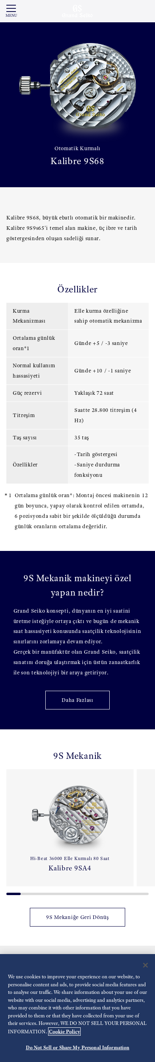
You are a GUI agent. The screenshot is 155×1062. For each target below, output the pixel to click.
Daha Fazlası (77, 700)
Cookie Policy (64, 1031)
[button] (9, 829)
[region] (77, 1008)
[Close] (145, 965)
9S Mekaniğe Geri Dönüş (77, 917)
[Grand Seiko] (77, 10)
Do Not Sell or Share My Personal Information (78, 1047)
